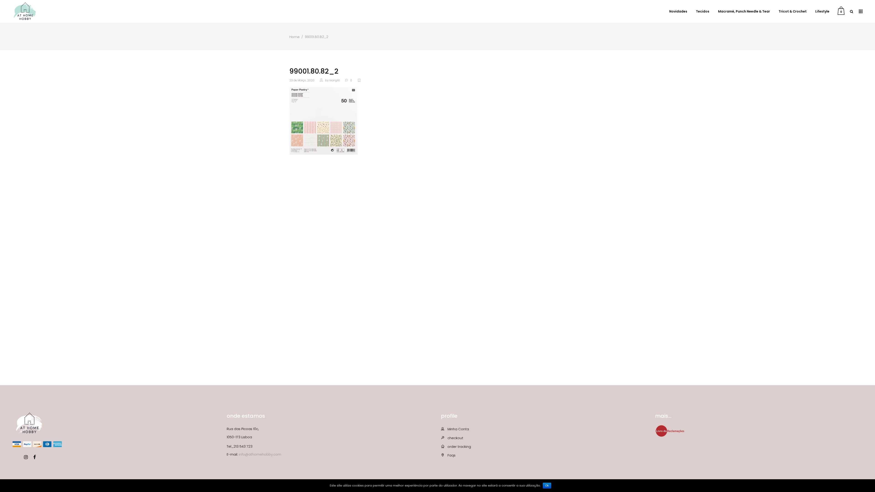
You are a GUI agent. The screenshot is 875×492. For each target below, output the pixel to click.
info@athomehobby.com (260, 454)
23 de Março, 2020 (301, 80)
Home (294, 36)
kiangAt (334, 80)
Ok (547, 485)
